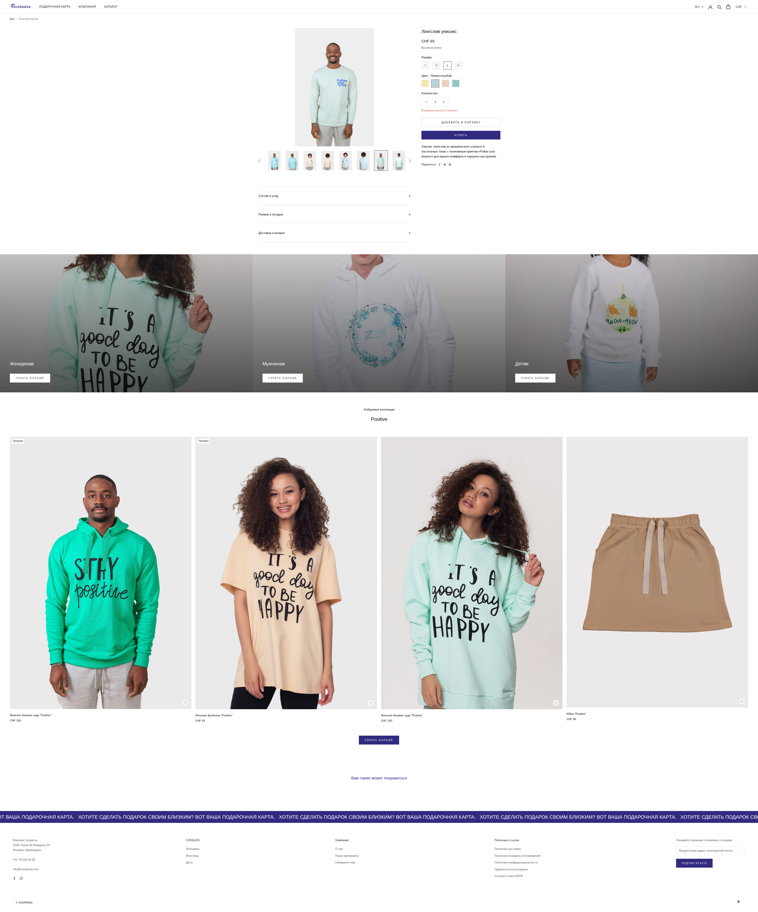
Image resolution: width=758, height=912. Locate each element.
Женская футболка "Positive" (214, 715)
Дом (12, 19)
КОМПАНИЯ (87, 6)
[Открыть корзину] (728, 7)
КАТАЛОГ (110, 6)
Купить (461, 135)
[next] (409, 160)
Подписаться (694, 863)
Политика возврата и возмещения (517, 855)
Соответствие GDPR (508, 876)
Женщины (193, 848)
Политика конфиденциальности (516, 862)
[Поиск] (719, 7)
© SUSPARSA (24, 902)
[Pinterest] (450, 164)
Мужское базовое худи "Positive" (31, 715)
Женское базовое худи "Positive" (402, 715)
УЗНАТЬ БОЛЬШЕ (379, 740)
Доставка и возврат (272, 233)
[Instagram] (21, 878)
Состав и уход (268, 195)
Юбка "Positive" (576, 713)
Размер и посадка (271, 214)
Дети (189, 862)
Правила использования (511, 869)
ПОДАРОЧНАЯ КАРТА (54, 6)
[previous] (260, 161)
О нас (339, 848)
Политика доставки (507, 848)
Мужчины (192, 855)
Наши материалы (347, 855)
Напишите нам (345, 862)
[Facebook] (439, 164)
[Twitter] (445, 164)
